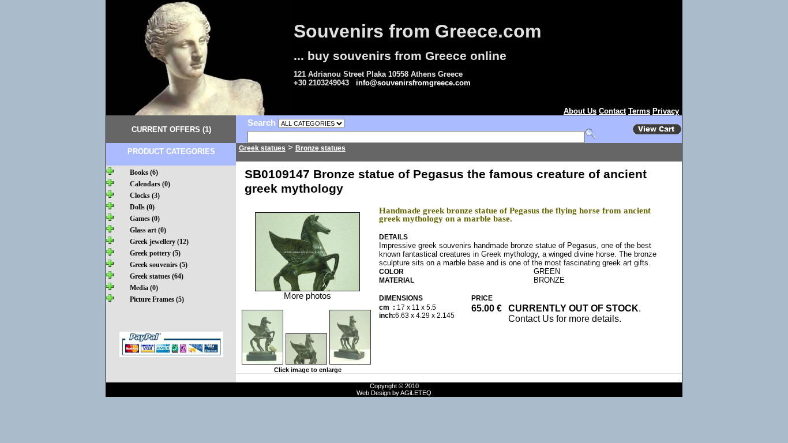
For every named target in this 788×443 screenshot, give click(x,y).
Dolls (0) (142, 207)
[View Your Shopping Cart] (657, 132)
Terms (639, 111)
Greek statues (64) (156, 276)
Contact (612, 111)
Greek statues (262, 148)
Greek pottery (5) (155, 253)
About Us (580, 111)
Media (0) (144, 288)
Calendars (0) (150, 184)
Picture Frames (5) (157, 299)
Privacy (665, 111)
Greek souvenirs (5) (158, 265)
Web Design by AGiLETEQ (394, 392)
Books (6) (144, 172)
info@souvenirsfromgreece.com (413, 82)
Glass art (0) (148, 230)
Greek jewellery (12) (159, 242)
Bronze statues (320, 148)
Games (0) (145, 219)
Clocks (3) (145, 196)
